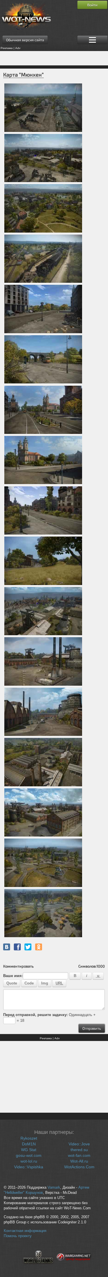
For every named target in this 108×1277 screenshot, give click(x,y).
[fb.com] (17, 946)
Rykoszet (28, 1138)
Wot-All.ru (79, 1161)
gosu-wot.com (28, 1155)
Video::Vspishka (28, 1167)
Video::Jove (79, 1144)
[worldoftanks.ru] (38, 1267)
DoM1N (29, 1144)
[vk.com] (6, 946)
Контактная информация (25, 1231)
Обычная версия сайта (25, 40)
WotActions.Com (79, 1167)
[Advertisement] (54, 58)
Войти (92, 5)
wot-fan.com (79, 1155)
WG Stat (28, 1149)
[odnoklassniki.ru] (38, 946)
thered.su (79, 1149)
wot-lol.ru (28, 1161)
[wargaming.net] (74, 1267)
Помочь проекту (18, 1236)
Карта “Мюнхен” (23, 74)
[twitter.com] (27, 946)
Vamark (54, 1188)
